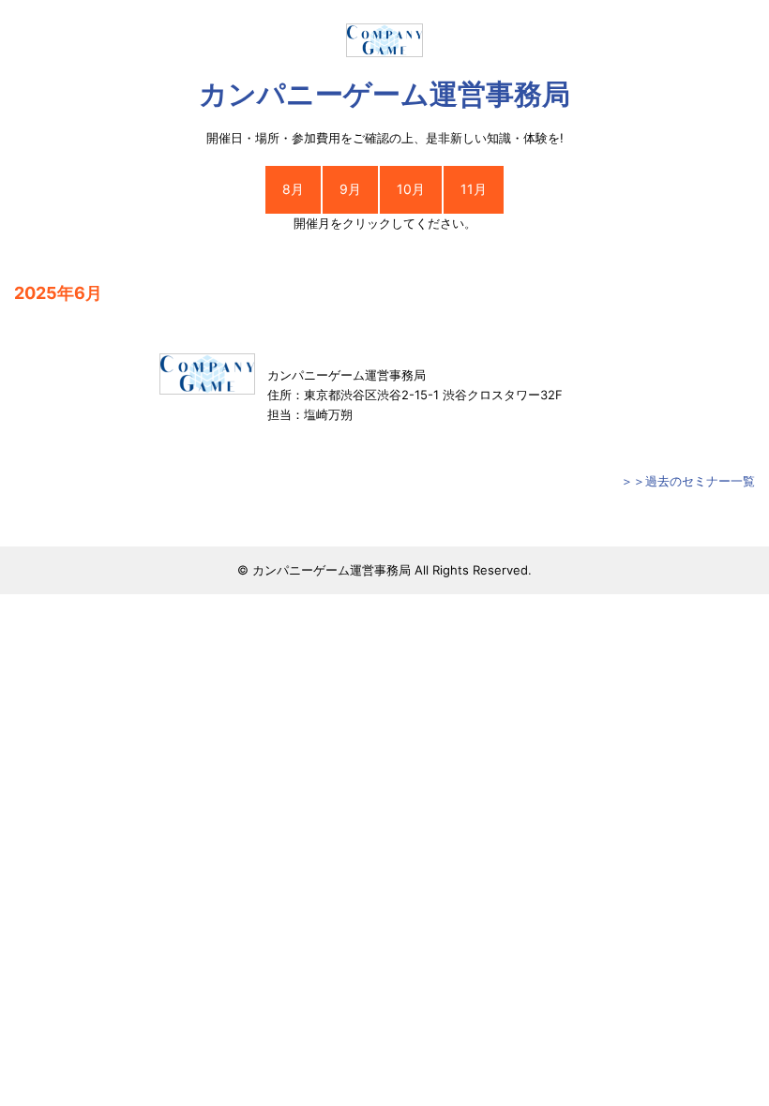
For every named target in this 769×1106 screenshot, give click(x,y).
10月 (411, 189)
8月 (293, 189)
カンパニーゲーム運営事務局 (384, 94)
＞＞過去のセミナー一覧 (688, 480)
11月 (473, 189)
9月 (350, 189)
